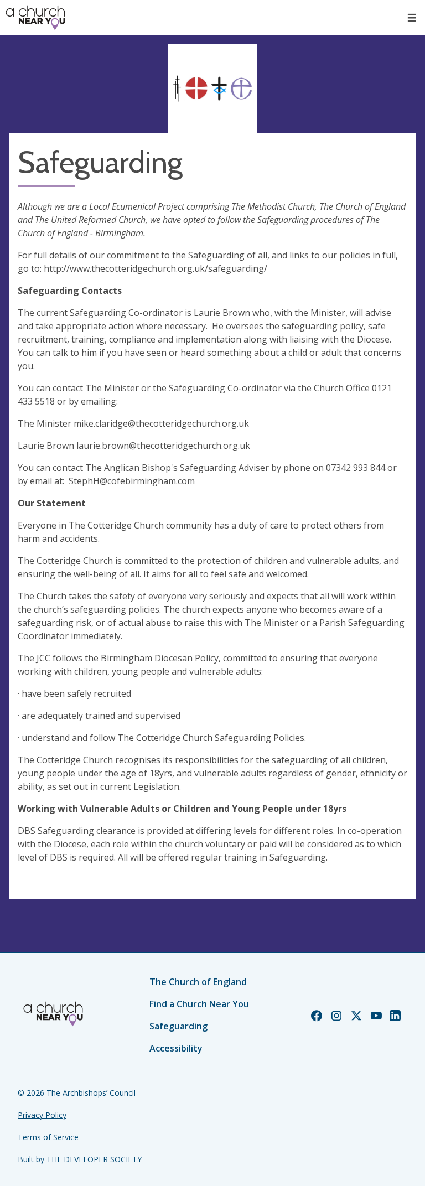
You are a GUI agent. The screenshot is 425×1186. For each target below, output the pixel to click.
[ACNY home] (35, 18)
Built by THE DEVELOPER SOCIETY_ (81, 1159)
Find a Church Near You (199, 1004)
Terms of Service (48, 1137)
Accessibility (176, 1048)
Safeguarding (178, 1026)
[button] (411, 17)
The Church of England (198, 982)
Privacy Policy (42, 1115)
